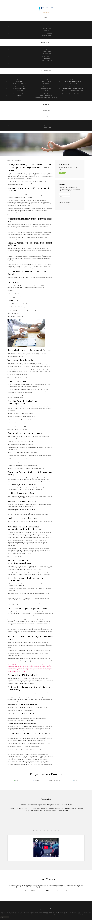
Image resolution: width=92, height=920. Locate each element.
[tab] (33, 830)
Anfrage (62, 172)
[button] (44, 784)
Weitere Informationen (46, 919)
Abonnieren (63, 199)
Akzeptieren (5, 917)
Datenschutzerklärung (64, 204)
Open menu (46, 12)
